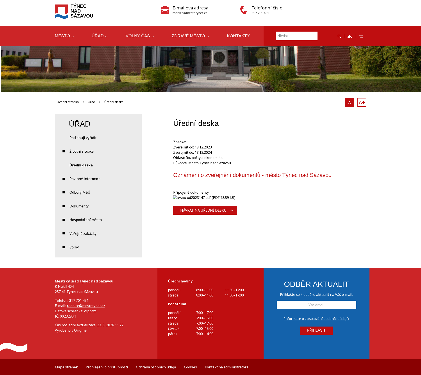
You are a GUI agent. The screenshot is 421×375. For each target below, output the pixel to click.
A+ (362, 102)
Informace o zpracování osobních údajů (316, 318)
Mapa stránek (66, 367)
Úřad (91, 102)
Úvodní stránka (68, 102)
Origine (80, 330)
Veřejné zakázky (83, 233)
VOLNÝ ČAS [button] (138, 36)
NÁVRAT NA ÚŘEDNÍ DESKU (203, 210)
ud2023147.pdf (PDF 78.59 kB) (211, 197)
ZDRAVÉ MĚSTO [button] (188, 36)
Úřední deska (113, 102)
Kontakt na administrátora (226, 367)
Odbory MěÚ (80, 192)
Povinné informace (85, 178)
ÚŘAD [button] (98, 36)
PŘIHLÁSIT (316, 330)
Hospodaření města (86, 219)
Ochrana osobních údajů (156, 367)
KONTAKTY (238, 36)
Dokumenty (79, 206)
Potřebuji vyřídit (83, 137)
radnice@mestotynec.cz (86, 305)
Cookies (190, 367)
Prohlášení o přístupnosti (107, 367)
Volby (74, 247)
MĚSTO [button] (62, 36)
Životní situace (82, 151)
